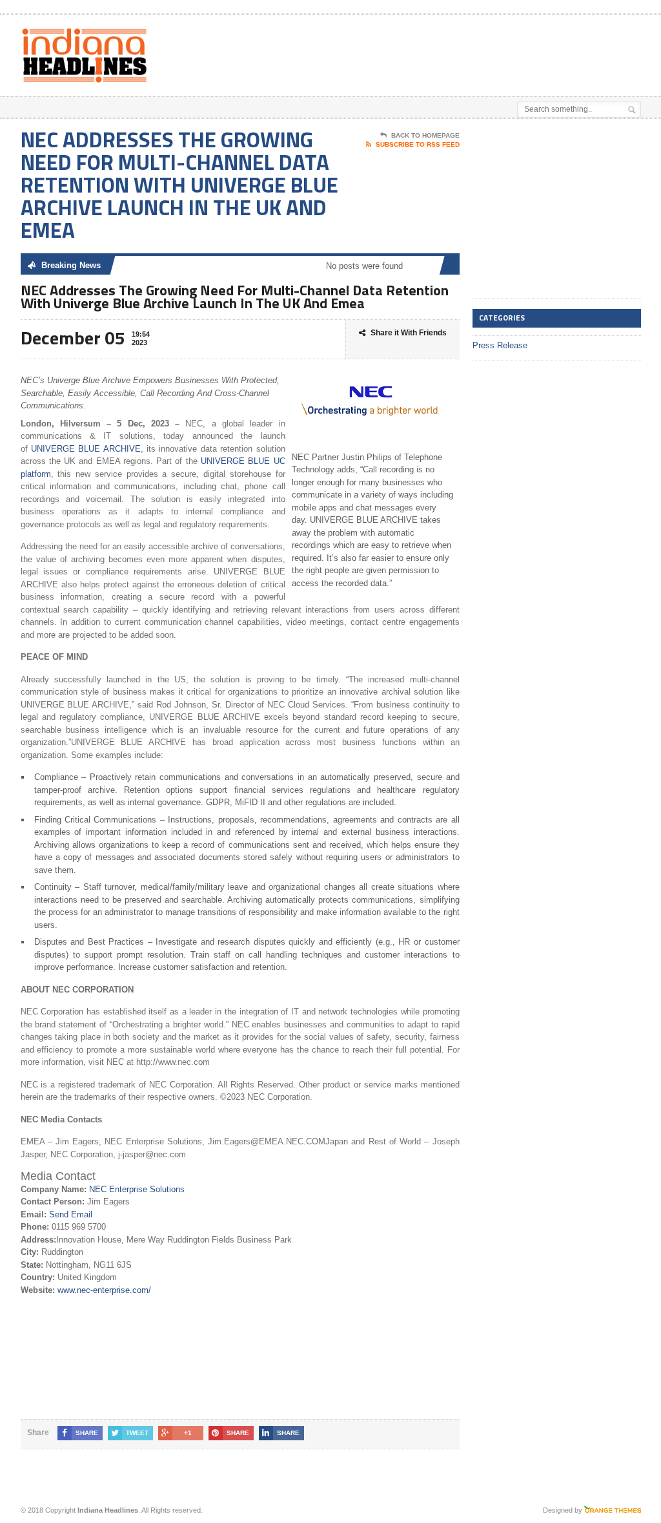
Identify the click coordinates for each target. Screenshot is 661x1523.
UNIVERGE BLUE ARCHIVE (86, 449)
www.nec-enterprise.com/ (104, 1290)
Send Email (70, 1214)
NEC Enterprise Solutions (137, 1189)
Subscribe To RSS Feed (418, 144)
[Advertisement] (358, 47)
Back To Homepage (425, 135)
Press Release (500, 345)
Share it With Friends (409, 332)
